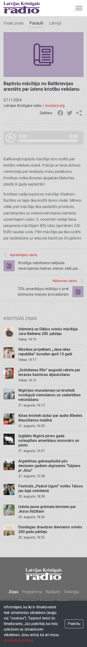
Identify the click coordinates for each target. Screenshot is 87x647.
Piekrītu (74, 624)
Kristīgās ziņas (20, 318)
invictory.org (54, 105)
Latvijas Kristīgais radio (21, 7)
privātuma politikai (18, 640)
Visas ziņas (13, 23)
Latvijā (55, 23)
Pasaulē (36, 23)
